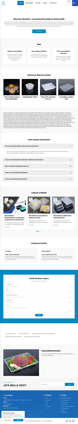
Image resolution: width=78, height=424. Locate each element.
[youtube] (66, 421)
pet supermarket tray (10, 333)
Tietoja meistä (29, 3)
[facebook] (70, 421)
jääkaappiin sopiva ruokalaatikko (32, 336)
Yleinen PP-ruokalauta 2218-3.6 (48, 98)
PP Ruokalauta (64, 404)
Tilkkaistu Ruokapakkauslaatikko (68, 406)
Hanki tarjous (39, 31)
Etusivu (21, 3)
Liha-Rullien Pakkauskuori (66, 398)
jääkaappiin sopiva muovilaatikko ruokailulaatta (43, 333)
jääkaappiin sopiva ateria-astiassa (13, 336)
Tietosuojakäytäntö (48, 421)
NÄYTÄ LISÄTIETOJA (11, 87)
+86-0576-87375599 (7, 404)
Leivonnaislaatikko (65, 408)
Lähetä (39, 315)
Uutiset (45, 3)
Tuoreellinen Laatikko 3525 (66, 98)
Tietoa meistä (48, 400)
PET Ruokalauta (64, 402)
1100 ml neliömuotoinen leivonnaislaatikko (12, 98)
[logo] (3, 3)
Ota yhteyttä (53, 3)
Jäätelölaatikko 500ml (30, 97)
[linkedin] (73, 421)
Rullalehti (63, 410)
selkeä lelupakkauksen (23, 333)
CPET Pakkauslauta (65, 400)
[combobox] (9, 297)
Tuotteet (38, 3)
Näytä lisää (7, 227)
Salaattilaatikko (64, 412)
